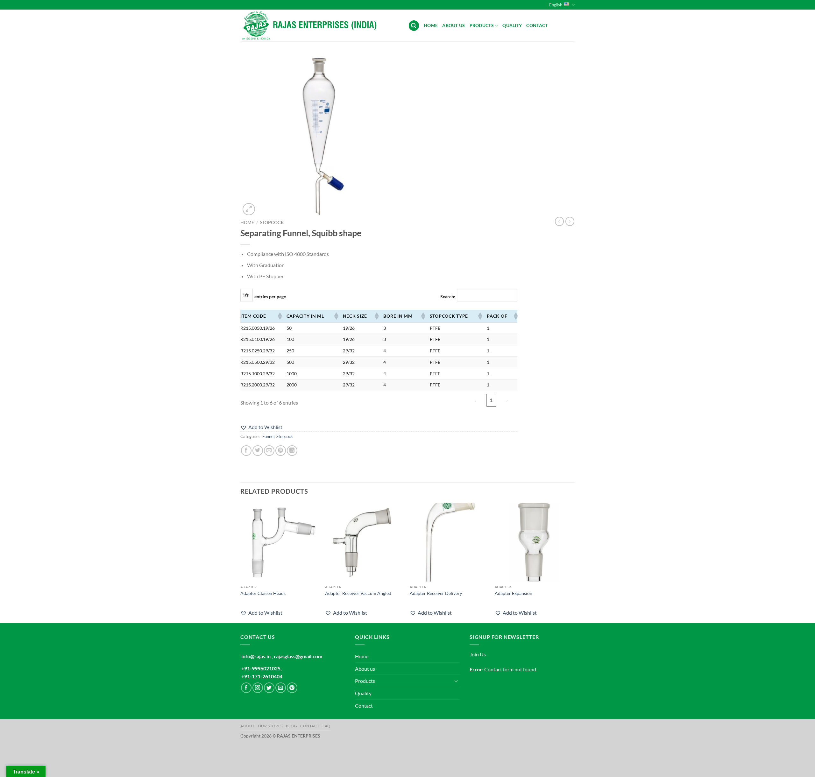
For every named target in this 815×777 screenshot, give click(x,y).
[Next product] (559, 221)
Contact (537, 25)
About (247, 726)
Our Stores (270, 726)
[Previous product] (569, 221)
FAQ (326, 726)
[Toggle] (456, 681)
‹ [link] (475, 400)
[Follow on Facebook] (246, 687)
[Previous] (240, 562)
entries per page (270, 296)
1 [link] (491, 400)
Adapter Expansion (513, 593)
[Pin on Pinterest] (280, 450)
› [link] (507, 400)
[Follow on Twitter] (269, 687)
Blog (291, 726)
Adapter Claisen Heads (263, 593)
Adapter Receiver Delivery (436, 593)
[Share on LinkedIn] (292, 450)
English (555, 4)
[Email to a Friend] (269, 450)
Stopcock (272, 222)
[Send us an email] (280, 687)
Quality (512, 25)
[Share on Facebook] (246, 450)
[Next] (573, 562)
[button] (414, 25)
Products (482, 25)
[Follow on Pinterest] (292, 687)
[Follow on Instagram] (257, 687)
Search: (447, 296)
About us (453, 25)
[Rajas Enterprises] (319, 25)
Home (431, 25)
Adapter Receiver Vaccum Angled (358, 593)
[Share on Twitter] (257, 450)
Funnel (268, 436)
